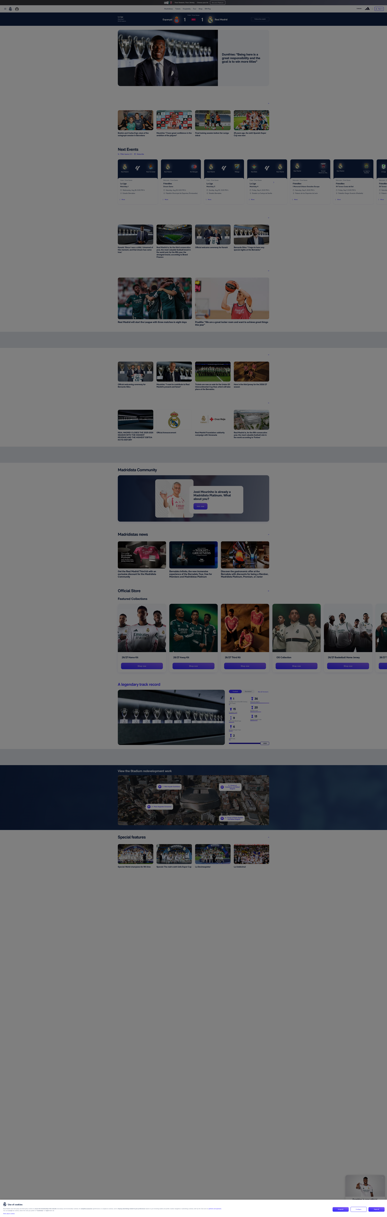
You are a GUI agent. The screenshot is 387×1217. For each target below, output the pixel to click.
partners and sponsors (215, 1208)
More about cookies (9, 1213)
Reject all (376, 1209)
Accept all (340, 1209)
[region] (193, 1208)
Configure (358, 1209)
